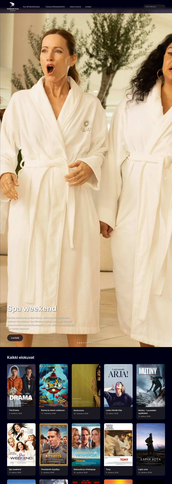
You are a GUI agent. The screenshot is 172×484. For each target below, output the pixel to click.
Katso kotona (75, 7)
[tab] (77, 342)
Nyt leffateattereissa (31, 7)
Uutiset (88, 7)
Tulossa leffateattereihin (55, 7)
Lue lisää (15, 338)
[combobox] (154, 7)
